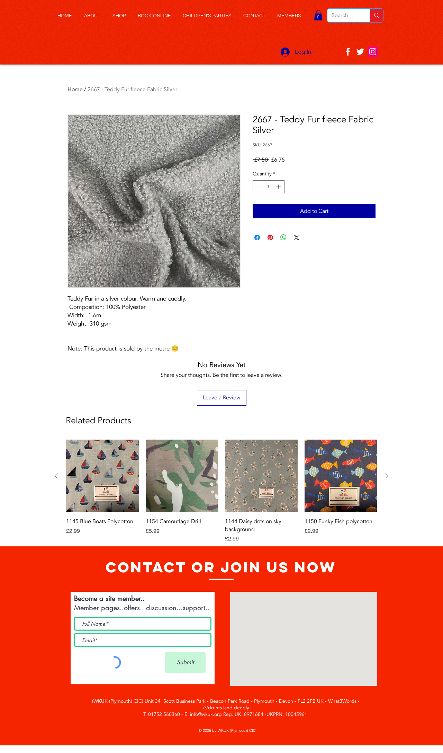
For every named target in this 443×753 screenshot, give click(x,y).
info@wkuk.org (206, 714)
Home (75, 89)
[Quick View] (102, 476)
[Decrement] (258, 187)
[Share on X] (296, 237)
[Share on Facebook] (257, 237)
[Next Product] (387, 475)
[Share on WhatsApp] (283, 237)
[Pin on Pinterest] (270, 237)
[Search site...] (376, 15)
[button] (121, 15)
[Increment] (279, 187)
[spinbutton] (268, 187)
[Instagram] (373, 51)
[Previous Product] (56, 475)
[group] (221, 491)
